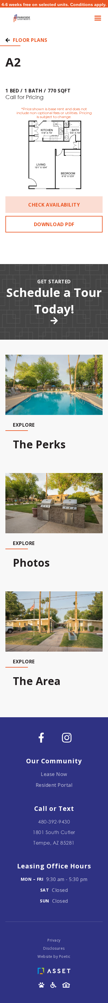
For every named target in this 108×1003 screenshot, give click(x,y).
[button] (97, 18)
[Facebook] (41, 737)
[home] (20, 18)
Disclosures (54, 948)
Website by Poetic (54, 956)
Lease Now (54, 774)
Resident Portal (54, 785)
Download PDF (54, 224)
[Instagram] (67, 737)
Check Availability (54, 204)
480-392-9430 (54, 821)
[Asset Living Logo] (54, 969)
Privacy (54, 940)
